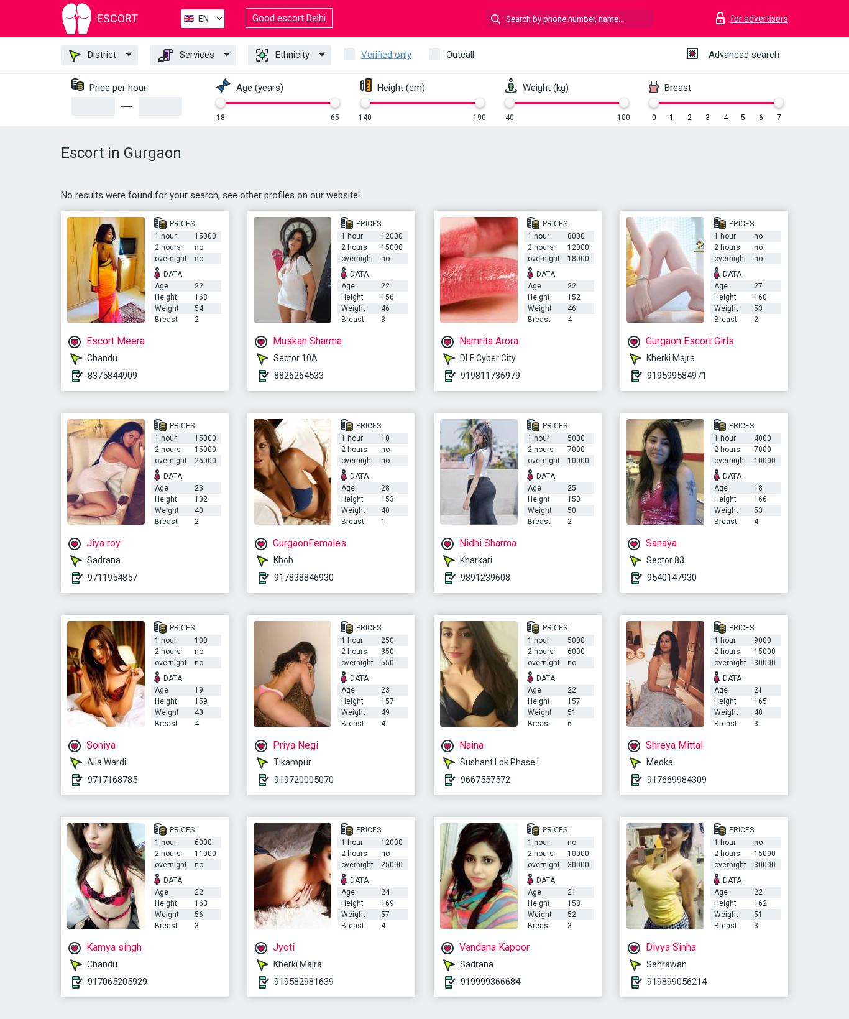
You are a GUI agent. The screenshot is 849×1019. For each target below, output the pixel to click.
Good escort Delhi (289, 18)
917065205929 (117, 981)
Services (195, 54)
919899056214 (677, 981)
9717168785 (112, 779)
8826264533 (299, 375)
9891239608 (485, 577)
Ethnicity (291, 54)
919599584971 (677, 375)
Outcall (460, 54)
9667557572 (485, 779)
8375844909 (112, 375)
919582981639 (304, 981)
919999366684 (490, 981)
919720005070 (304, 779)
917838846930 (304, 577)
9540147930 (672, 577)
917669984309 (677, 779)
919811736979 (490, 375)
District (100, 54)
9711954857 (112, 577)
